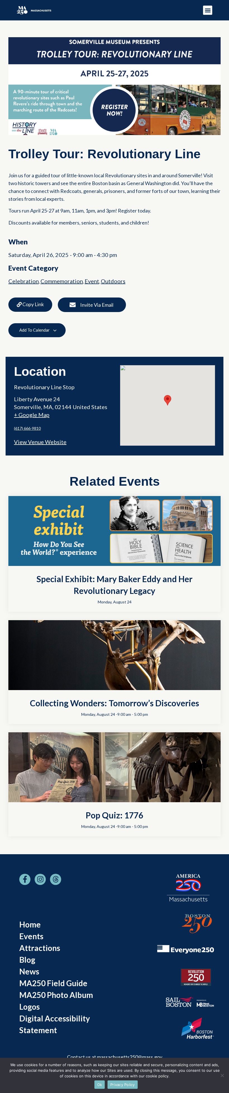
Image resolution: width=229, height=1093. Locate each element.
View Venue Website (40, 441)
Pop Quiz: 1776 (114, 815)
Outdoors (113, 281)
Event (92, 281)
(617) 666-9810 (27, 428)
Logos (29, 1006)
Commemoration (61, 281)
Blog (27, 959)
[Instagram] (40, 879)
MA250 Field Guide (53, 983)
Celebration (23, 281)
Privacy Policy (122, 1084)
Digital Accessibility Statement (54, 1024)
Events (31, 936)
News (29, 971)
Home (30, 924)
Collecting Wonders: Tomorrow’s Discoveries (114, 703)
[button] (207, 10)
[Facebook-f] (24, 879)
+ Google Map (31, 414)
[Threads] (55, 879)
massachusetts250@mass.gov (129, 1057)
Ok (99, 1084)
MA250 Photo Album (56, 995)
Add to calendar (35, 329)
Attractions (39, 948)
